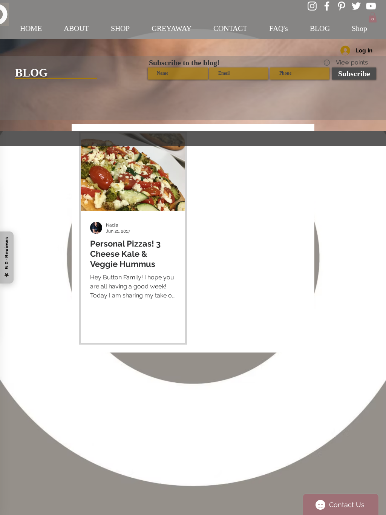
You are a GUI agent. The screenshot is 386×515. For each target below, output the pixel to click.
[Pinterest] (341, 6)
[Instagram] (312, 6)
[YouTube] (371, 6)
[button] (372, 17)
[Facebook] (327, 6)
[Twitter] (356, 6)
